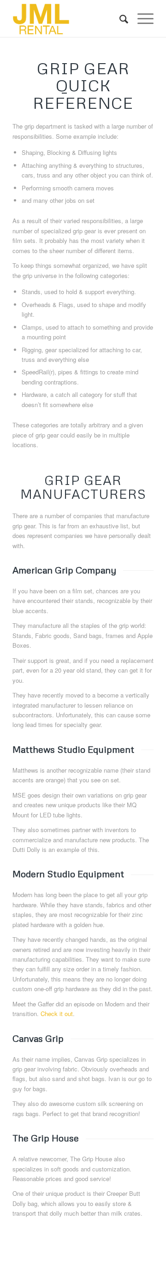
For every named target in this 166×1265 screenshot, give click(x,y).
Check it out (57, 1013)
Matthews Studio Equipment (73, 749)
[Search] (119, 18)
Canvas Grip (38, 1038)
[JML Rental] (68, 18)
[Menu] (141, 18)
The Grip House (45, 1137)
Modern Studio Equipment (68, 873)
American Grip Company (64, 569)
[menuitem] (119, 18)
